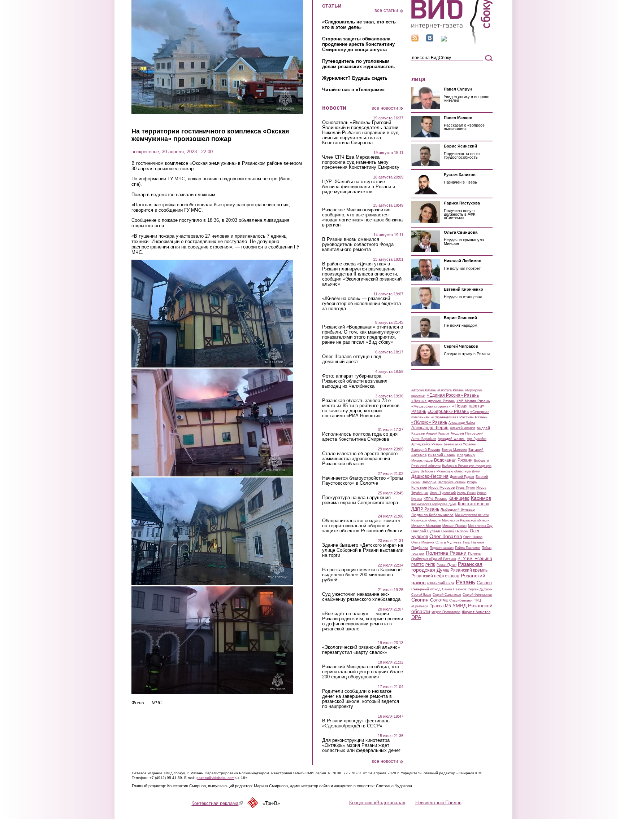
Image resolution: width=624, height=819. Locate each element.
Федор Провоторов (446, 612)
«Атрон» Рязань (423, 390)
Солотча (439, 600)
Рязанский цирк (440, 583)
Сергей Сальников (447, 594)
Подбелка (419, 548)
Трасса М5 (440, 605)
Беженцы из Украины (460, 444)
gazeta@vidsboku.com (217, 778)
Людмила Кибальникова (432, 515)
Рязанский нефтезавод (435, 575)
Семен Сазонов (454, 589)
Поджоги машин (442, 548)
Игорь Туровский (443, 493)
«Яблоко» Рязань (429, 422)
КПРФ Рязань (435, 499)
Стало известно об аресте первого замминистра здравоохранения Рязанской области (360, 458)
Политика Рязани (446, 553)
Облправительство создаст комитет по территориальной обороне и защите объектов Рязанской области (362, 525)
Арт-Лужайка (476, 439)
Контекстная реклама (217, 803)
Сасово (484, 582)
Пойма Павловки (467, 548)
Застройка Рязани (451, 482)
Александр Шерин (429, 427)
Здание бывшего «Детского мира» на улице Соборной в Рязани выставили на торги (362, 550)
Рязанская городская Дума (446, 567)
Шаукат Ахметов (476, 612)
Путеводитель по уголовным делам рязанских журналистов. (358, 63)
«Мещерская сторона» (431, 406)
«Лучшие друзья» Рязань (433, 401)
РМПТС (417, 565)
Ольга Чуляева (449, 542)
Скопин (420, 600)
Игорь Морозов (441, 487)
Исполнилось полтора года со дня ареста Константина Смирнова (360, 437)
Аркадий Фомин (451, 439)
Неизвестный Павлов (438, 802)
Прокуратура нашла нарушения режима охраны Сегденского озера (360, 500)
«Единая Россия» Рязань (453, 395)
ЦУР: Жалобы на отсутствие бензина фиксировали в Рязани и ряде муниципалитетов (358, 186)
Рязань (465, 582)
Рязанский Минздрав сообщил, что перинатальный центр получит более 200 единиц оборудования (362, 671)
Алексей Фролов (462, 428)
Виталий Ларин (441, 455)
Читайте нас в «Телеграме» (353, 89)
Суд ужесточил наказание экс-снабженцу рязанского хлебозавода (361, 597)
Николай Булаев (425, 531)
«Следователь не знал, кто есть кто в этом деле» (359, 24)
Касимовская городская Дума (433, 504)
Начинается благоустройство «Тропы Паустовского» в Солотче (362, 481)
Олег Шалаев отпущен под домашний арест (351, 359)
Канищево (458, 498)
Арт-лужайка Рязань (426, 444)
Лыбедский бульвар (458, 509)
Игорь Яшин (466, 493)
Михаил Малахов (426, 526)
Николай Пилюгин (454, 531)
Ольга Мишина (422, 542)
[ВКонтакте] (429, 40)
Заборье (429, 482)
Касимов (481, 498)
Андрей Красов (437, 433)
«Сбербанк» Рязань (448, 411)
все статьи (386, 10)
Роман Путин (446, 565)
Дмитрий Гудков (462, 477)
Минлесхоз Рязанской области (465, 520)
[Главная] (452, 42)
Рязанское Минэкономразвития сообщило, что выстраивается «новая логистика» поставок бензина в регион (362, 217)
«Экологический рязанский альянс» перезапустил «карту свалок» (361, 650)
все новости (385, 108)
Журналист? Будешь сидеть (354, 78)
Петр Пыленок (473, 542)
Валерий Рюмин (425, 450)
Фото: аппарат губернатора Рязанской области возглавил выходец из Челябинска (354, 381)
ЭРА (416, 617)
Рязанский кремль (469, 570)
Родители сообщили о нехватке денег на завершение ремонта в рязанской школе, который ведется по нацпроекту (360, 699)
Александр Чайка (461, 422)
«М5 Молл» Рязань (473, 401)
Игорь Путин (465, 487)
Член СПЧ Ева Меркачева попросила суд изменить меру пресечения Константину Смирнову (360, 162)
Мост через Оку (480, 526)
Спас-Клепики (461, 600)
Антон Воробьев (423, 439)
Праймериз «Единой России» (433, 559)
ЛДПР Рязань (425, 509)
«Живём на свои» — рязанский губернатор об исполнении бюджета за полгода (361, 303)
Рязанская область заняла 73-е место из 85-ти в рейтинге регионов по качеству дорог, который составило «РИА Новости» (360, 408)
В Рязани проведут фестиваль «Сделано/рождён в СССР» (356, 723)
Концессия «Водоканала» (377, 802)
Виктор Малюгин (454, 450)
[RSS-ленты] (415, 40)
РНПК (430, 565)
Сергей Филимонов (477, 594)
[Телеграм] (444, 40)
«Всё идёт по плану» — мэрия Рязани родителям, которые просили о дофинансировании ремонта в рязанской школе (362, 621)
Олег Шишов (472, 537)
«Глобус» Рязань (450, 390)
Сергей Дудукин (480, 589)
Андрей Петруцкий (467, 433)
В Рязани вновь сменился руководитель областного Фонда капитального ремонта (358, 244)
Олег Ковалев (445, 536)
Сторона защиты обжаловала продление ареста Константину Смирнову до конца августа (358, 44)
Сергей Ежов (421, 594)
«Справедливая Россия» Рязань (459, 417)
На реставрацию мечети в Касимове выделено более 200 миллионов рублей (362, 574)
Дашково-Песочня (429, 476)
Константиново (473, 503)
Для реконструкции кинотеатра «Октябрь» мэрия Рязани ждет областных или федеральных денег (361, 745)
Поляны (474, 553)
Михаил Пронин (454, 526)
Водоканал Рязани (453, 460)
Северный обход (426, 589)
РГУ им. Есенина (475, 558)
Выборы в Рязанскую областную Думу (450, 471)
